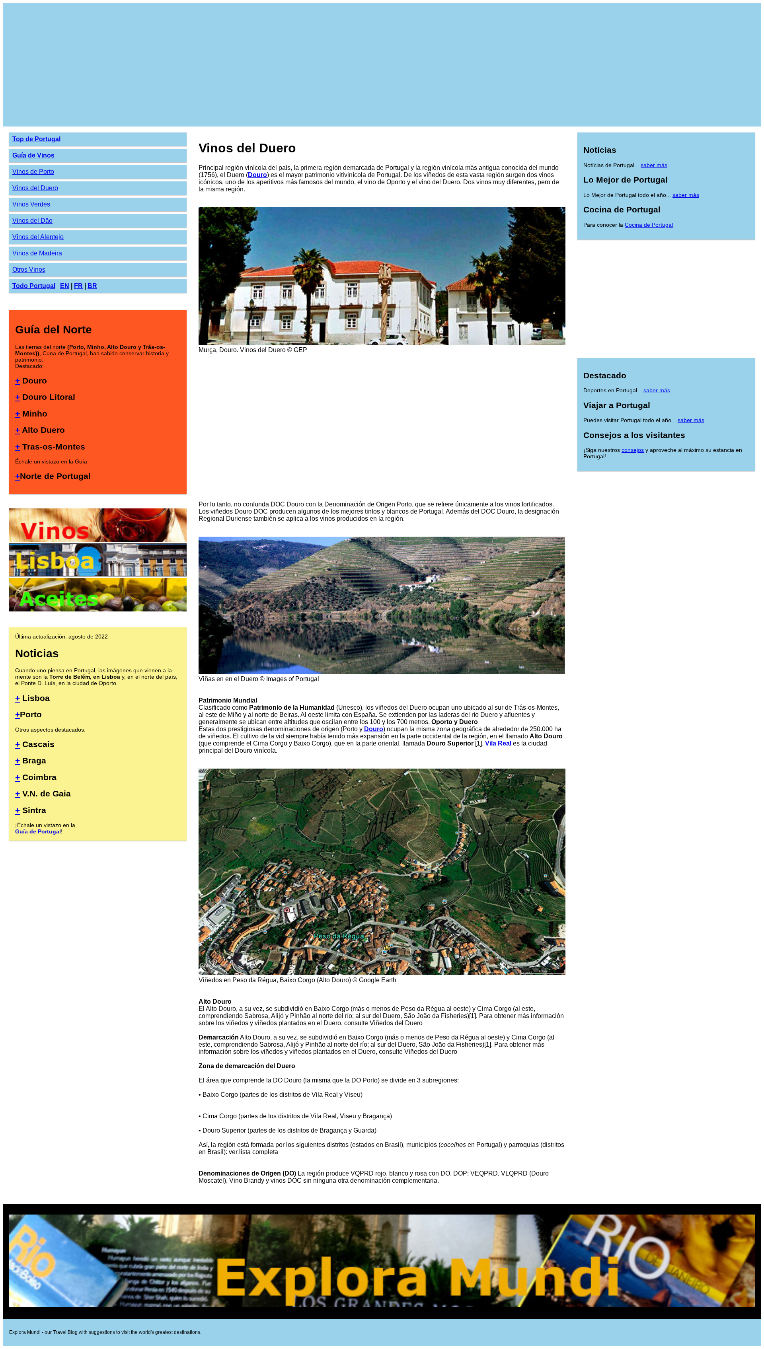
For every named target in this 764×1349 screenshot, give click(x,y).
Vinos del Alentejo (38, 237)
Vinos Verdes (31, 204)
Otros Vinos (28, 269)
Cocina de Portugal (649, 225)
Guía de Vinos (33, 155)
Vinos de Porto (33, 171)
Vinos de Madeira (37, 253)
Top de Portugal (36, 139)
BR (92, 285)
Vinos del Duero (35, 188)
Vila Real (498, 743)
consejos (633, 450)
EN (64, 285)
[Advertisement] (248, 65)
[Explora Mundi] (382, 1305)
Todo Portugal (33, 285)
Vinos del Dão (32, 220)
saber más (654, 165)
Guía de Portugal (38, 831)
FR (78, 285)
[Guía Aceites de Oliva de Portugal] (98, 609)
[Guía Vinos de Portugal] (98, 539)
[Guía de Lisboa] (98, 574)
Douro (257, 174)
